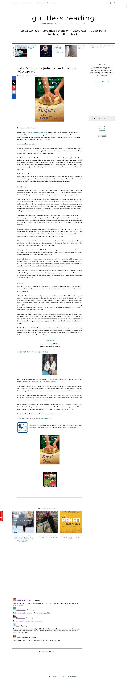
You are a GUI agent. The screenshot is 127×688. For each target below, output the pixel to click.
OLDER (51, 652)
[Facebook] (14, 78)
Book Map (40, 3)
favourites (79, 30)
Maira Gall (74, 676)
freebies (52, 34)
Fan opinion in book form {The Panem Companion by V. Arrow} (71, 537)
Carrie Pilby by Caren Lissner (32, 47)
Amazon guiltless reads (101, 82)
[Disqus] (47, 572)
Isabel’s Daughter (70, 395)
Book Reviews (27, 3)
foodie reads (21, 195)
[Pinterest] (14, 87)
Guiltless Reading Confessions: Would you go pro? (102, 46)
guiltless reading (63, 18)
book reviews (30, 30)
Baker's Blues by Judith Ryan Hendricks (35, 132)
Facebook (102, 129)
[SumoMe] (14, 96)
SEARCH (52, 3)
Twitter (101, 132)
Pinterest (102, 130)
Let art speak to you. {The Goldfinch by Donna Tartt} (47, 536)
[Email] (14, 92)
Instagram (102, 134)
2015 (42, 75)
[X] (14, 82)
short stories (71, 34)
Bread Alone (51, 391)
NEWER (43, 652)
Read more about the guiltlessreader (105, 74)
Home (15, 3)
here (75, 427)
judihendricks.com (45, 418)
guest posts (98, 30)
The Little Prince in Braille (81, 47)
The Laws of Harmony (33, 397)
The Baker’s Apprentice (73, 391)
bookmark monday (56, 30)
